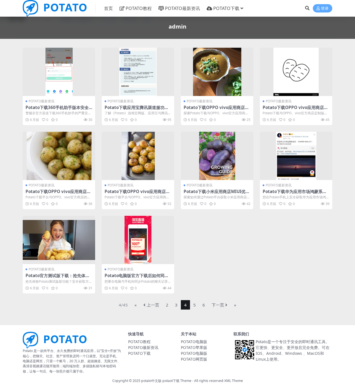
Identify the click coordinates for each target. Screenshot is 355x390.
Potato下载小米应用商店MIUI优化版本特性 (217, 194)
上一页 (153, 305)
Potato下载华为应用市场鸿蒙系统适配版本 (295, 194)
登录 (325, 8)
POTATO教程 (139, 8)
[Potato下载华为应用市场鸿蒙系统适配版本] (296, 156)
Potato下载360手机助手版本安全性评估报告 (57, 110)
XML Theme (233, 380)
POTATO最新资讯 (182, 8)
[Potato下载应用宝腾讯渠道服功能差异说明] (138, 72)
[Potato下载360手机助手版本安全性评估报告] (59, 72)
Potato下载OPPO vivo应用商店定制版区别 (216, 110)
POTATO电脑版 (194, 341)
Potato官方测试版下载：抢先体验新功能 (58, 278)
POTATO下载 (226, 8)
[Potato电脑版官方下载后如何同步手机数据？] (138, 240)
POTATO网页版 (194, 359)
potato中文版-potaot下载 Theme (166, 380)
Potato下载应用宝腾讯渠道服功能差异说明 (137, 110)
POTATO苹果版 (194, 347)
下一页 (218, 305)
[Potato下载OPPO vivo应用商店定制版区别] (217, 72)
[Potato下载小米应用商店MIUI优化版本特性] (217, 156)
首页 (108, 8)
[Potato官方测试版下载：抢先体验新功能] (59, 240)
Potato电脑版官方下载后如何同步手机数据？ (137, 278)
